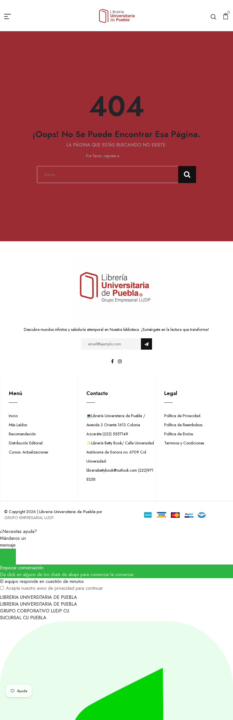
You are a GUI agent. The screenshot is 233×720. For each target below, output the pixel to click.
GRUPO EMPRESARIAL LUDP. (29, 517)
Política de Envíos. (179, 434)
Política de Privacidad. (182, 416)
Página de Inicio (133, 156)
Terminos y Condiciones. (184, 443)
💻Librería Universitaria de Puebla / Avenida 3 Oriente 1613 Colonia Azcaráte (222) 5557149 (115, 425)
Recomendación (22, 434)
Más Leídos (18, 425)
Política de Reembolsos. (183, 425)
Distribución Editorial (26, 443)
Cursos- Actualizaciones (28, 452)
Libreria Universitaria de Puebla (67, 512)
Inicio (13, 416)
